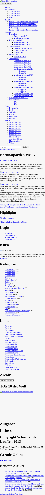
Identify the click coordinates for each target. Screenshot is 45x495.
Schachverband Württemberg (15, 359)
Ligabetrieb (9, 294)
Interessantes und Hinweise (14, 288)
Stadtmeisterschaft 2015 (22, 67)
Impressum (13, 116)
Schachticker (9, 357)
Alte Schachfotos (15, 139)
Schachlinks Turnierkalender (15, 355)
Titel (6, 309)
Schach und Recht (11, 349)
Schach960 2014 (20, 57)
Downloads (13, 108)
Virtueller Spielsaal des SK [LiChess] (13, 222)
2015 (16, 102)
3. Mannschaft (14, 15)
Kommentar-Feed (11, 237)
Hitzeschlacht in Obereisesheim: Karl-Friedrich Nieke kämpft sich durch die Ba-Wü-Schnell (24, 485)
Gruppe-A (22, 77)
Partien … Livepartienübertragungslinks (23, 30)
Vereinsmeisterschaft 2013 (23, 81)
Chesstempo (9, 330)
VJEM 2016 (18, 52)
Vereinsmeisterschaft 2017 (23, 96)
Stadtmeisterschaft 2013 (22, 65)
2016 (16, 104)
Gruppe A (22, 71)
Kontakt (12, 114)
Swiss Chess (9, 363)
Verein (7, 106)
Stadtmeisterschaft (20, 36)
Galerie (7, 120)
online (6, 460)
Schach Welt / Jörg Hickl (14, 351)
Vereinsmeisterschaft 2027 (18, 98)
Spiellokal (12, 112)
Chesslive (8, 328)
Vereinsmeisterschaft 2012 (23, 75)
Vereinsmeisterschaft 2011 (23, 69)
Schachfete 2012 (15, 131)
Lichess (7, 338)
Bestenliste (13, 34)
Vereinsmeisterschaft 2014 (23, 87)
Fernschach (9, 286)
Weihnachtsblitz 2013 (22, 44)
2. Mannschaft (14, 13)
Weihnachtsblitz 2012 (22, 42)
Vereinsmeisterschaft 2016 (23, 94)
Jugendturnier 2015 (21, 50)
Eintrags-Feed (10, 235)
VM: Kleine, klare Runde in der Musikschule (20, 206)
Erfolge (12, 118)
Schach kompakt (11, 345)
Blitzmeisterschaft (15, 40)
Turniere (8, 32)
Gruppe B (22, 73)
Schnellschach (10, 302)
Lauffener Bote (10, 292)
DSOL (7, 282)
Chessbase (8, 326)
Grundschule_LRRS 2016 (23, 48)
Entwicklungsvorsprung (13, 334)
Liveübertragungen (7, 218)
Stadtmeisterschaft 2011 (22, 61)
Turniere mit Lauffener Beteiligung (17, 311)
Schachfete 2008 (15, 122)
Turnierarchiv (14, 59)
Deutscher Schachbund (13, 332)
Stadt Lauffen (14, 137)
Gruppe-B (22, 79)
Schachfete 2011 (15, 129)
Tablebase (8, 365)
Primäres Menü (6, 3)
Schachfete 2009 (15, 124)
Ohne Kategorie (10, 298)
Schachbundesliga (11, 353)
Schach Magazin (11, 347)
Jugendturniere (14, 46)
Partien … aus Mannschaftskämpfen (22, 24)
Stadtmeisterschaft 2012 (22, 63)
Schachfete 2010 (15, 127)
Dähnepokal (9, 280)
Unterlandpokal (10, 313)
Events (7, 284)
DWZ (11, 110)
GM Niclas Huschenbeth (14, 336)
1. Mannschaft (14, 11)
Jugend (7, 7)
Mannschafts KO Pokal (13, 296)
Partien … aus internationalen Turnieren (23, 22)
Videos (11, 143)
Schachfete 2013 (15, 133)
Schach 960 (13, 55)
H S (15, 160)
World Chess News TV (13, 369)
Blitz (6, 278)
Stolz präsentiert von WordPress (11, 494)
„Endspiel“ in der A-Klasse (16, 205)
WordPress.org (10, 239)
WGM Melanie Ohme (13, 367)
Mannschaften (10, 9)
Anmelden (8, 233)
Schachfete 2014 (15, 135)
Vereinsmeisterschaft (21, 38)
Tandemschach (10, 307)
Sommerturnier (14, 100)
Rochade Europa (11, 342)
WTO (11, 18)
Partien (7, 20)
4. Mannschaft (10, 276)
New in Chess (10, 340)
